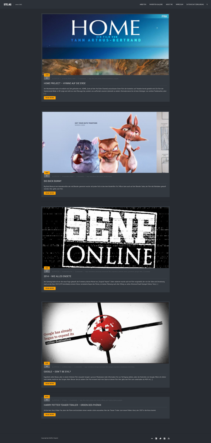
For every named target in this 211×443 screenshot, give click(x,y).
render (106, 176)
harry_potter (89, 400)
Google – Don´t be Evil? (57, 371)
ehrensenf (105, 271)
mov (129, 367)
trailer (115, 400)
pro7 (107, 400)
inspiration (115, 271)
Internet (120, 271)
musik (65, 78)
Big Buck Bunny (52, 181)
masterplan (123, 367)
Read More (49, 98)
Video (74, 78)
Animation (66, 176)
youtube (115, 78)
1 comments (80, 176)
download (98, 271)
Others (70, 78)
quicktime (131, 271)
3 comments (82, 78)
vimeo (110, 176)
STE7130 (56, 78)
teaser (111, 400)
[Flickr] (152, 438)
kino (95, 400)
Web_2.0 (142, 271)
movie (104, 78)
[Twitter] (160, 438)
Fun (71, 271)
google (111, 367)
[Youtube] (169, 438)
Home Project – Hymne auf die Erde (65, 83)
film (93, 78)
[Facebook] (156, 438)
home (99, 78)
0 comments (79, 271)
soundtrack (109, 78)
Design (97, 367)
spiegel (137, 271)
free (96, 78)
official (103, 400)
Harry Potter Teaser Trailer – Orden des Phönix (72, 405)
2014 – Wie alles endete (57, 276)
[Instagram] (164, 438)
